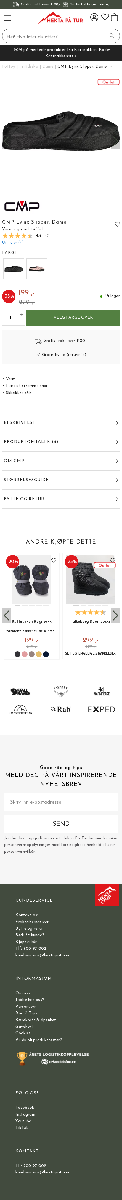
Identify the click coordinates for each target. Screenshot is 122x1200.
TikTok (21, 1128)
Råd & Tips (26, 1013)
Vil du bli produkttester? (38, 1040)
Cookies (22, 1033)
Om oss (22, 993)
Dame (48, 66)
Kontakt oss (27, 915)
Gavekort (24, 1026)
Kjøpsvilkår (26, 942)
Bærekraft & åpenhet (35, 1020)
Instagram (25, 1114)
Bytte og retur (29, 928)
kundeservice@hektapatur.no (42, 955)
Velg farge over (73, 317)
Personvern (25, 1006)
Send (61, 824)
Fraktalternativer (32, 922)
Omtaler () (12, 242)
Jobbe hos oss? (29, 1000)
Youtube (23, 1121)
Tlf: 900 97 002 (30, 948)
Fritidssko (28, 66)
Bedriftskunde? (29, 935)
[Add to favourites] (117, 224)
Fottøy (8, 66)
